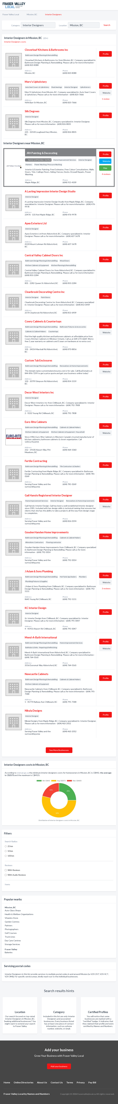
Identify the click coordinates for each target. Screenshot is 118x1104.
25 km (10, 846)
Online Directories (23, 1082)
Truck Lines (10, 937)
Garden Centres (12, 921)
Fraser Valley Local (11, 14)
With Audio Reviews (17, 875)
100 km (11, 856)
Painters (8, 925)
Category (15, 25)
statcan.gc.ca (23, 772)
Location (63, 25)
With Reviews (14, 870)
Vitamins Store (11, 918)
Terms (69, 1082)
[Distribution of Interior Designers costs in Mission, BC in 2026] (59, 798)
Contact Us (57, 1082)
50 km (10, 851)
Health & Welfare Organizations (19, 914)
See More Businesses (59, 750)
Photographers (11, 929)
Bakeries (9, 952)
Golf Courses (11, 933)
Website (106, 93)
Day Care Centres (13, 940)
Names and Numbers (38, 1093)
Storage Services (12, 944)
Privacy (81, 1082)
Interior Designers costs (15, 41)
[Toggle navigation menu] (114, 5)
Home (7, 1082)
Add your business (59, 1066)
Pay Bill (92, 1082)
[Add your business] (59, 1062)
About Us (42, 1082)
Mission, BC (32, 14)
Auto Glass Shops (13, 910)
